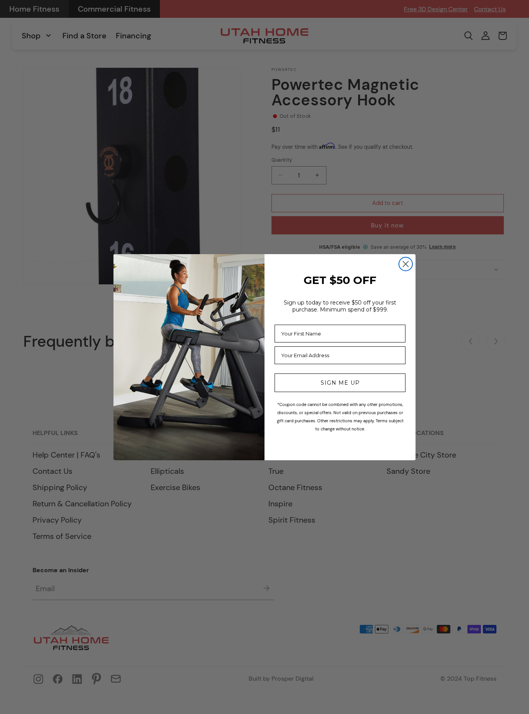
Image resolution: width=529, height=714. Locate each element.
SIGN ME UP (340, 382)
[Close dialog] (405, 264)
